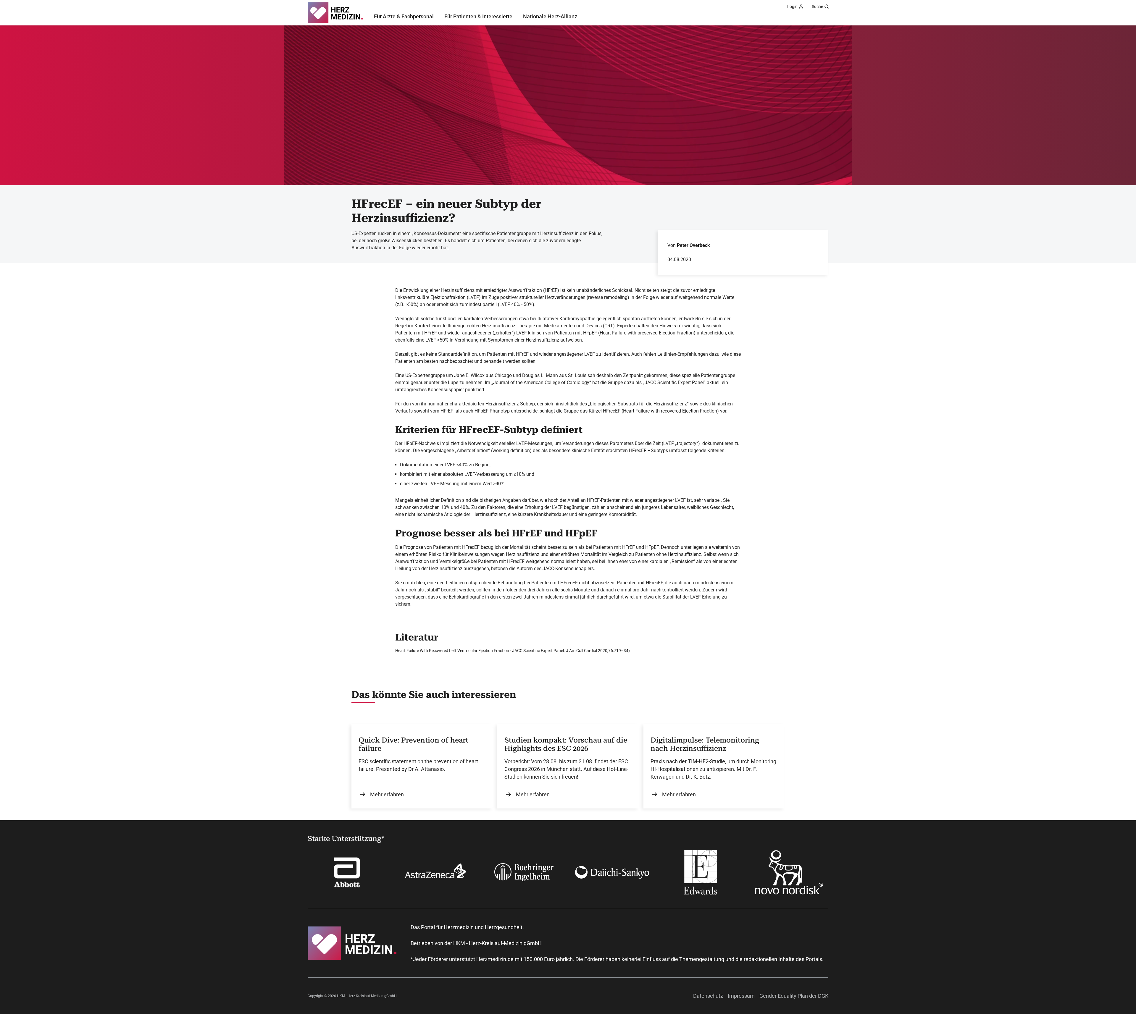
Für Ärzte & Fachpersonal (404, 16)
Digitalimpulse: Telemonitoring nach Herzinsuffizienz (705, 744)
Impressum (741, 996)
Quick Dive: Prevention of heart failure (413, 744)
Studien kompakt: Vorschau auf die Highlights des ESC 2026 (565, 744)
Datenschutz (708, 996)
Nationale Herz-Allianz (550, 16)
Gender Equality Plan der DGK (793, 996)
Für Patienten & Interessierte (478, 16)
